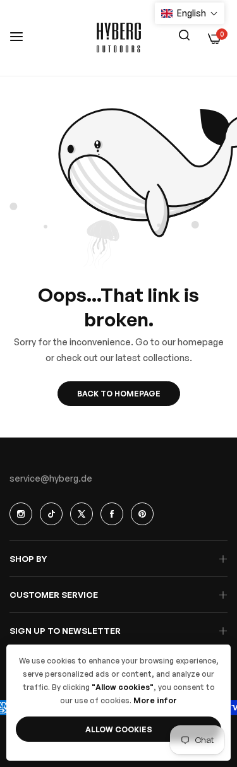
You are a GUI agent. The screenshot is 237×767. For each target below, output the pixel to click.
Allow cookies (118, 729)
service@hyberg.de (50, 478)
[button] (189, 13)
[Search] (184, 34)
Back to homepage (119, 393)
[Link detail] (20, 513)
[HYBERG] (118, 37)
